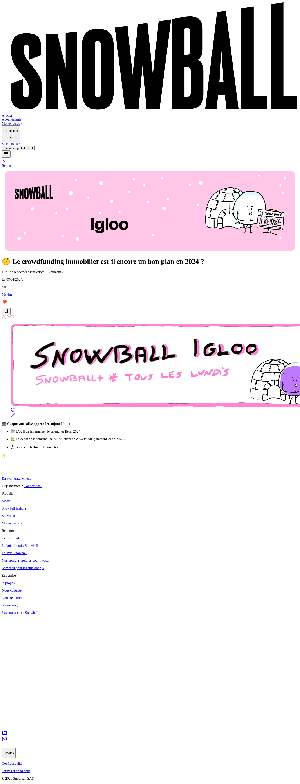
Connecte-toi (33, 486)
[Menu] (6, 154)
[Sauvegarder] (6, 311)
